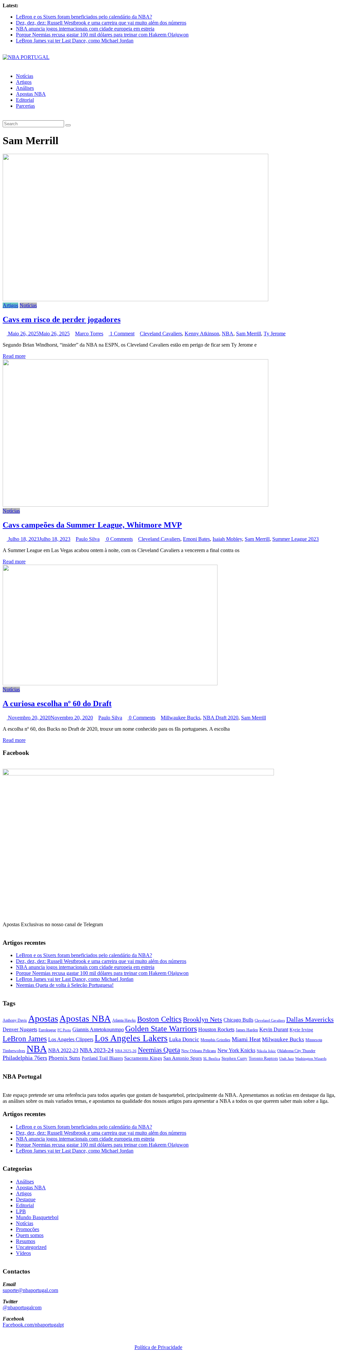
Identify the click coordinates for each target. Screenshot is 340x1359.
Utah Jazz (286, 1058)
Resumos (25, 1241)
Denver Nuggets (20, 1029)
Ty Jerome (275, 333)
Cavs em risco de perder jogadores (62, 319)
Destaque (26, 1199)
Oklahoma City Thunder (296, 1050)
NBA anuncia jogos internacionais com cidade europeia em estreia (85, 28)
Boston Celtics (159, 1019)
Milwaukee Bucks (283, 1039)
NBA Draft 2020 (220, 717)
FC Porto (64, 1030)
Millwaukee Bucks (180, 717)
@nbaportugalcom (22, 1307)
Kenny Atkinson (202, 333)
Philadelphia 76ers (25, 1057)
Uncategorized (31, 1247)
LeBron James (25, 1039)
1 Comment (121, 333)
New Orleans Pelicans (198, 1050)
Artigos (24, 82)
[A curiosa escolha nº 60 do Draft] (110, 683)
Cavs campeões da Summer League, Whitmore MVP (92, 525)
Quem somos (29, 1235)
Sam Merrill (248, 333)
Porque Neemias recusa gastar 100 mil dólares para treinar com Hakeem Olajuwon (102, 34)
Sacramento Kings (143, 1058)
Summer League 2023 (295, 539)
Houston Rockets (216, 1029)
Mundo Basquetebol (37, 1217)
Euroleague (47, 1030)
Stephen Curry (234, 1058)
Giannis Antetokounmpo (98, 1029)
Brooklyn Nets (202, 1019)
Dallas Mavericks (310, 1019)
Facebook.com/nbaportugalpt (33, 1325)
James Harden (247, 1030)
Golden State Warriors (161, 1028)
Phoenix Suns (64, 1058)
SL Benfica (211, 1058)
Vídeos (23, 1253)
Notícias (24, 76)
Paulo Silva (88, 539)
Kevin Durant (273, 1029)
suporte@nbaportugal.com (30, 1290)
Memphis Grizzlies (215, 1040)
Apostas (43, 1018)
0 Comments (119, 539)
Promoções (27, 1229)
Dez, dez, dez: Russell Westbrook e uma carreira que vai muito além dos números (101, 23)
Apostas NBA (31, 94)
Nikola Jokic (266, 1051)
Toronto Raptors (263, 1058)
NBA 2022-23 (63, 1050)
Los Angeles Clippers (70, 1039)
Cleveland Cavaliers (161, 333)
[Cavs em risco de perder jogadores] (135, 299)
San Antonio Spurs (182, 1058)
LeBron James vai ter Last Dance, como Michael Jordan (74, 40)
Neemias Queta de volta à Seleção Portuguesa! (65, 985)
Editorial (25, 100)
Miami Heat (246, 1039)
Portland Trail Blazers (102, 1058)
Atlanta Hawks (124, 1020)
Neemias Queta (159, 1050)
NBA (227, 333)
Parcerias (25, 106)
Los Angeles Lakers (131, 1038)
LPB (21, 1211)
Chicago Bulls (238, 1020)
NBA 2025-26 (125, 1051)
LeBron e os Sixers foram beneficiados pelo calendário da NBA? (84, 17)
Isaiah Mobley (227, 539)
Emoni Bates (196, 539)
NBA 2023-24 (97, 1050)
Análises (25, 88)
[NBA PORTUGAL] (26, 57)
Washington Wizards (310, 1058)
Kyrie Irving (301, 1029)
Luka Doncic (184, 1039)
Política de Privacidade (158, 1347)
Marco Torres (89, 333)
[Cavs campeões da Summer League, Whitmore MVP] (135, 505)
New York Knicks (236, 1050)
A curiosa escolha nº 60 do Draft (57, 703)
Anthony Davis (15, 1020)
